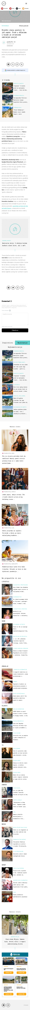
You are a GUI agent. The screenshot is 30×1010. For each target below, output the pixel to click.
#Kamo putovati (23, 26)
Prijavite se (15, 330)
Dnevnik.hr (6, 8)
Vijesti (13, 8)
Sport (20, 8)
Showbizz (26, 8)
